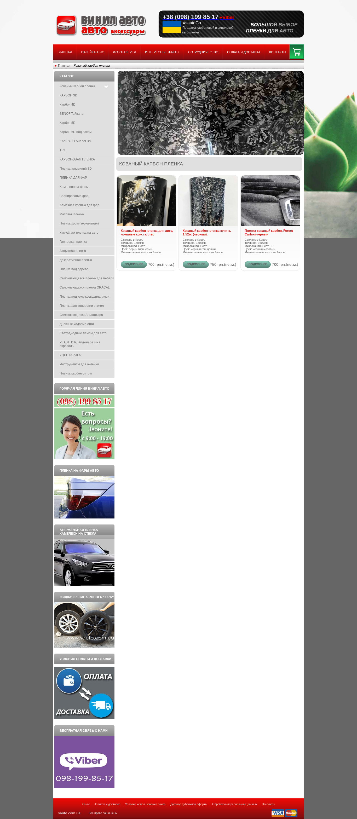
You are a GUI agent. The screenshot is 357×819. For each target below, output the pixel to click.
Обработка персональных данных (234, 804)
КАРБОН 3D (68, 95)
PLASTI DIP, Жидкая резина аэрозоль (80, 344)
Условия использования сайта (145, 804)
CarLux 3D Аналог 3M (75, 141)
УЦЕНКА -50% (70, 355)
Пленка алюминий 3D (76, 168)
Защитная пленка (73, 251)
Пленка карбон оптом (76, 373)
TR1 (63, 150)
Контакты (277, 52)
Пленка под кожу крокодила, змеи (85, 296)
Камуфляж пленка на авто (79, 232)
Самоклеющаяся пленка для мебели (87, 278)
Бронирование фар (74, 196)
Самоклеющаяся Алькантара (81, 315)
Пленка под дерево (74, 269)
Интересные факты (162, 52)
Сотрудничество (203, 52)
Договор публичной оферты (188, 804)
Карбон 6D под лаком (75, 132)
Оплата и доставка (243, 52)
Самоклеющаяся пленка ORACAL (85, 287)
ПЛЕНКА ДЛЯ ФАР (73, 178)
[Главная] (101, 35)
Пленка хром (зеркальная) (79, 223)
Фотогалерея (124, 52)
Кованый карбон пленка (77, 86)
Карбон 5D (68, 123)
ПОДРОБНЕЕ (134, 264)
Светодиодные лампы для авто (83, 333)
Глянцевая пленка (73, 242)
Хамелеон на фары (74, 187)
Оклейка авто (92, 52)
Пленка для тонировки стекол (82, 306)
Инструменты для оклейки (79, 364)
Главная (64, 52)
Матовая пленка (72, 214)
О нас (86, 804)
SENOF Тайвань (71, 114)
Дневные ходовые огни (77, 324)
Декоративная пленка (76, 260)
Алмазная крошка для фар (79, 205)
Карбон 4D (68, 104)
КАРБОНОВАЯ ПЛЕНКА (77, 159)
